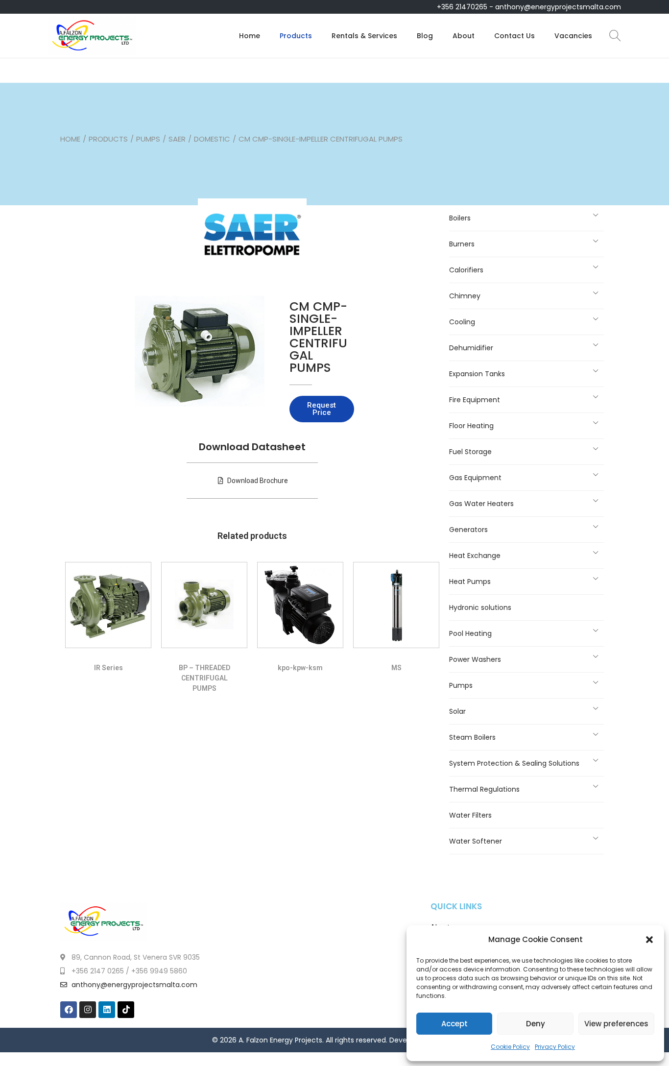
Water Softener (475, 841)
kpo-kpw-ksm (300, 668)
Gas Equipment (475, 478)
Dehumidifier (471, 348)
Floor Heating (471, 426)
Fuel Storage (470, 452)
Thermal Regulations (484, 789)
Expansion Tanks (477, 374)
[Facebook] (68, 1009)
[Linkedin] (106, 1009)
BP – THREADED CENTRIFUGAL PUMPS (204, 678)
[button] (649, 940)
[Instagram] (87, 1009)
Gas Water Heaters (481, 504)
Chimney (464, 296)
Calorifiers (466, 270)
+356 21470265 (462, 7)
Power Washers (475, 659)
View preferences (616, 1023)
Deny (535, 1023)
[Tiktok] (126, 1009)
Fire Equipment (474, 400)
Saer (177, 139)
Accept (454, 1023)
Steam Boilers (472, 737)
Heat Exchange (475, 555)
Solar (457, 711)
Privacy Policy (555, 1046)
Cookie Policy (510, 1046)
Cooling (462, 322)
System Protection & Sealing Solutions (514, 763)
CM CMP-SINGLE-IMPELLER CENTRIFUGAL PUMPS (318, 337)
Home (70, 139)
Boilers (460, 218)
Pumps (148, 139)
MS (396, 668)
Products (108, 139)
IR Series (108, 668)
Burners (462, 244)
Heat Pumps (470, 581)
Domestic (212, 139)
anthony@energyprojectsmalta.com (558, 7)
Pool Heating (470, 633)
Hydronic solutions (480, 607)
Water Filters (470, 815)
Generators (468, 529)
